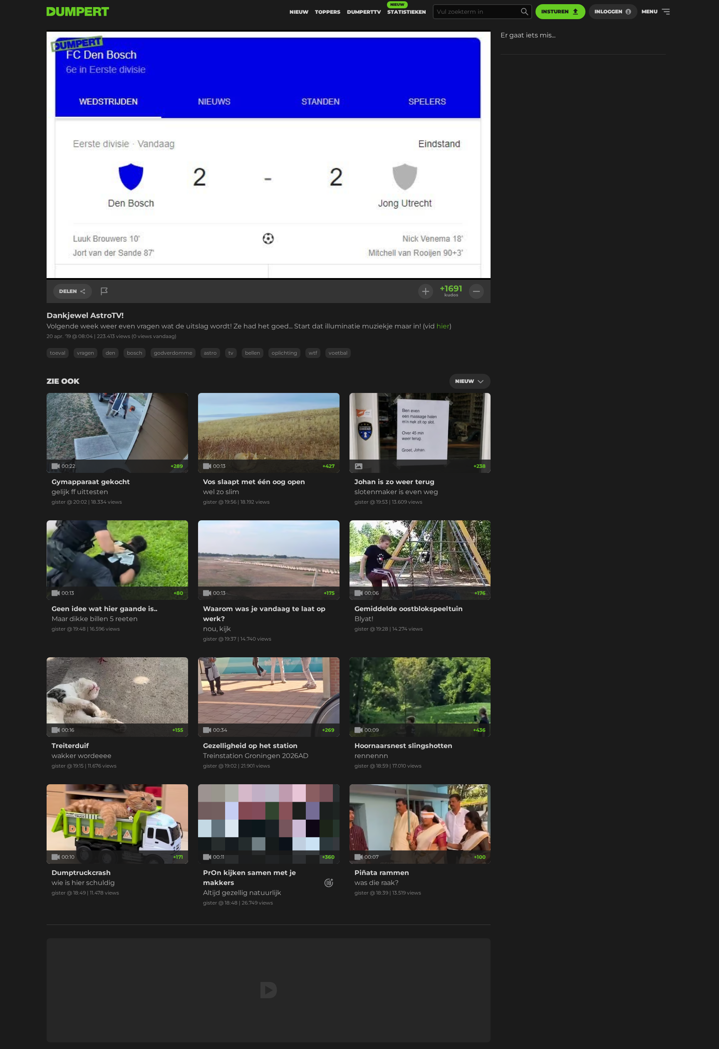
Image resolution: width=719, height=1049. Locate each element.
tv (230, 353)
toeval (57, 353)
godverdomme (173, 353)
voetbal (338, 353)
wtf (313, 353)
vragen (85, 353)
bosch (134, 353)
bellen (252, 353)
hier (442, 326)
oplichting (284, 353)
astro (210, 353)
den (110, 353)
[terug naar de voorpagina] (78, 11)
